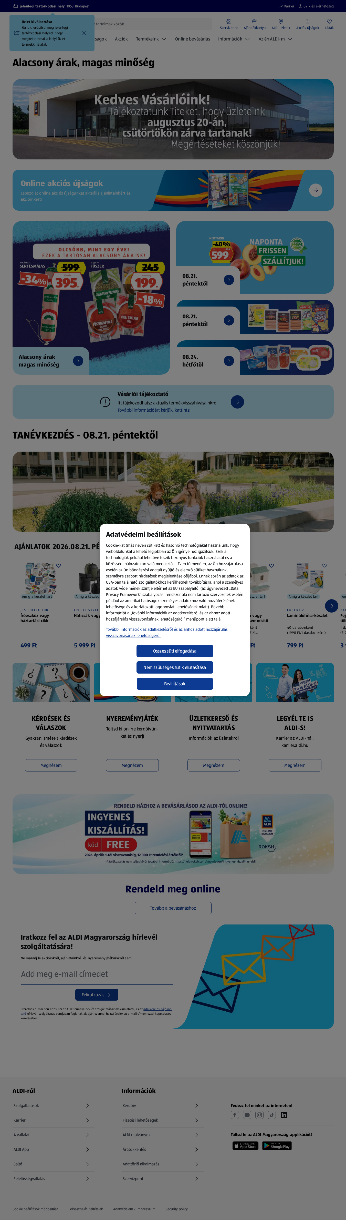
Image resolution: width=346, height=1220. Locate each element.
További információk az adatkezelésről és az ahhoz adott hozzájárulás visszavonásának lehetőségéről (167, 632)
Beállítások (175, 683)
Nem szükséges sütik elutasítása (174, 667)
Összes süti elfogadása (175, 651)
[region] (175, 610)
